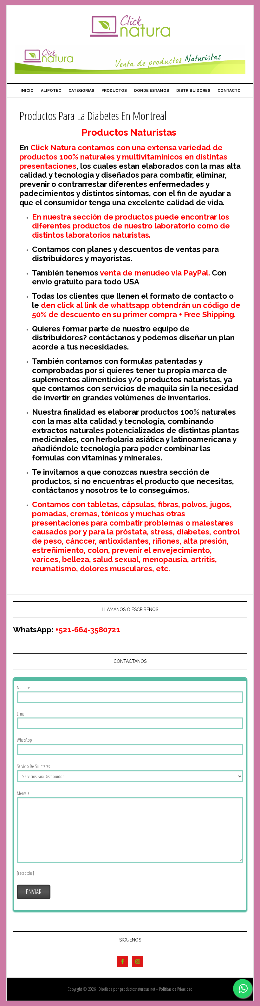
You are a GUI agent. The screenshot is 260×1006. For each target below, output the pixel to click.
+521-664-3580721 (87, 629)
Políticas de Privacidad (175, 989)
